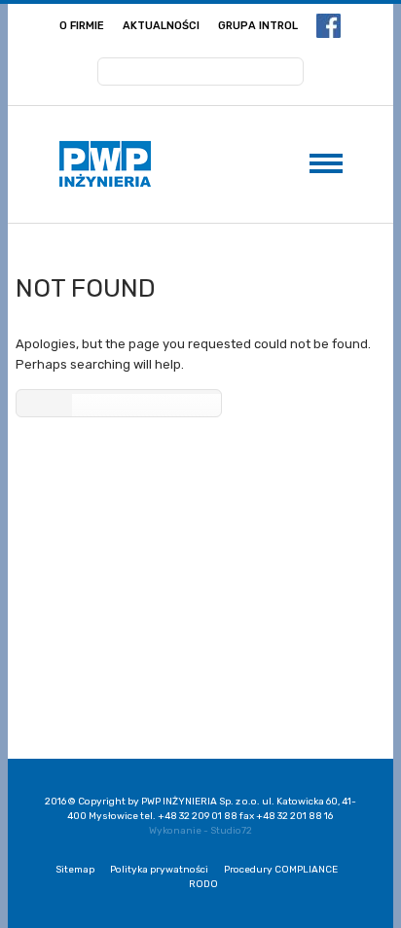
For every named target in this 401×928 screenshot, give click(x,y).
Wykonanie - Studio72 (200, 831)
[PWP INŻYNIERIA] (105, 164)
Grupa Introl (258, 25)
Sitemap (74, 869)
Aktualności (161, 25)
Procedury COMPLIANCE (281, 869)
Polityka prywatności (159, 869)
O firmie (81, 25)
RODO (203, 884)
